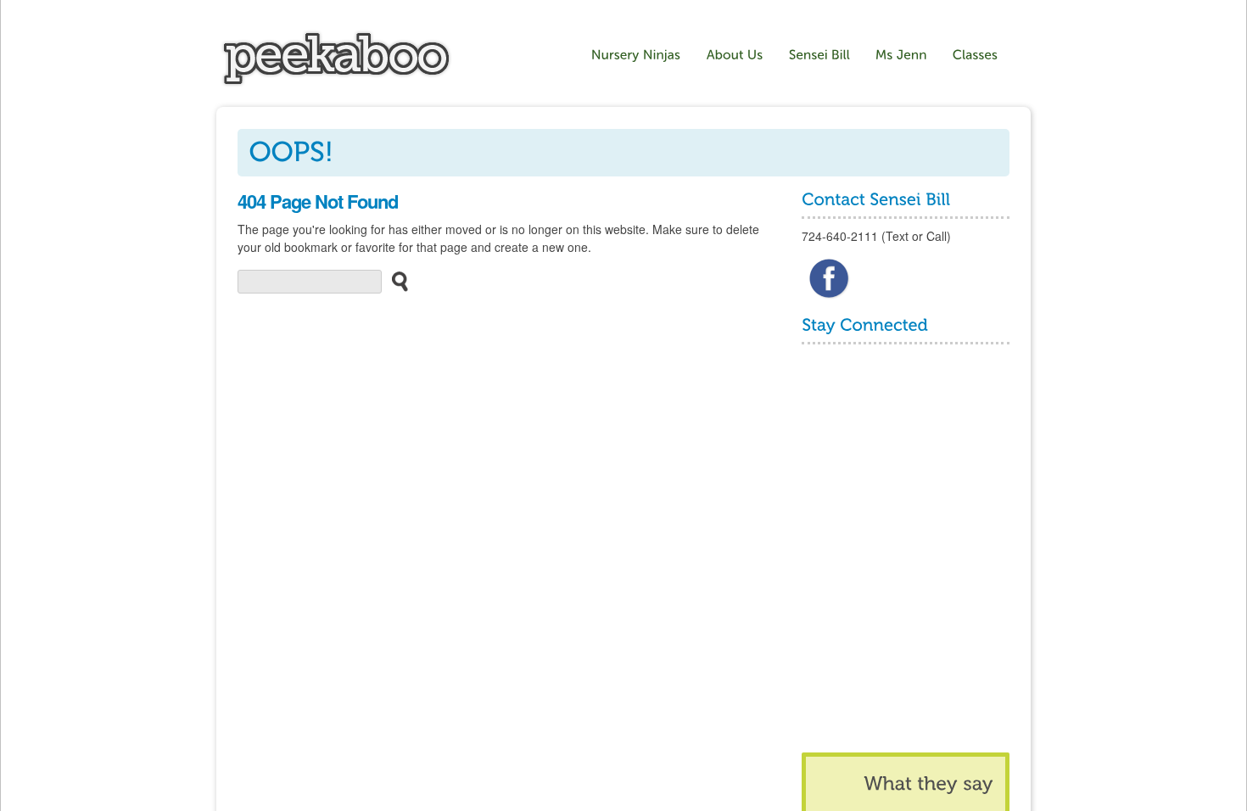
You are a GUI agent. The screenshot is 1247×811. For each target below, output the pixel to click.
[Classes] (977, 55)
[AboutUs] (735, 55)
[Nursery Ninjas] (336, 82)
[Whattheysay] (928, 783)
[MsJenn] (901, 55)
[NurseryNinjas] (636, 55)
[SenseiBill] (819, 55)
